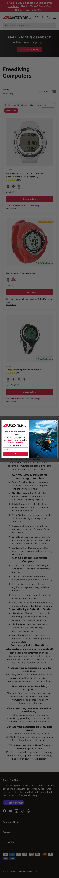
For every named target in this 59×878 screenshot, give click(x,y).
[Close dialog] (55, 421)
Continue (15, 454)
